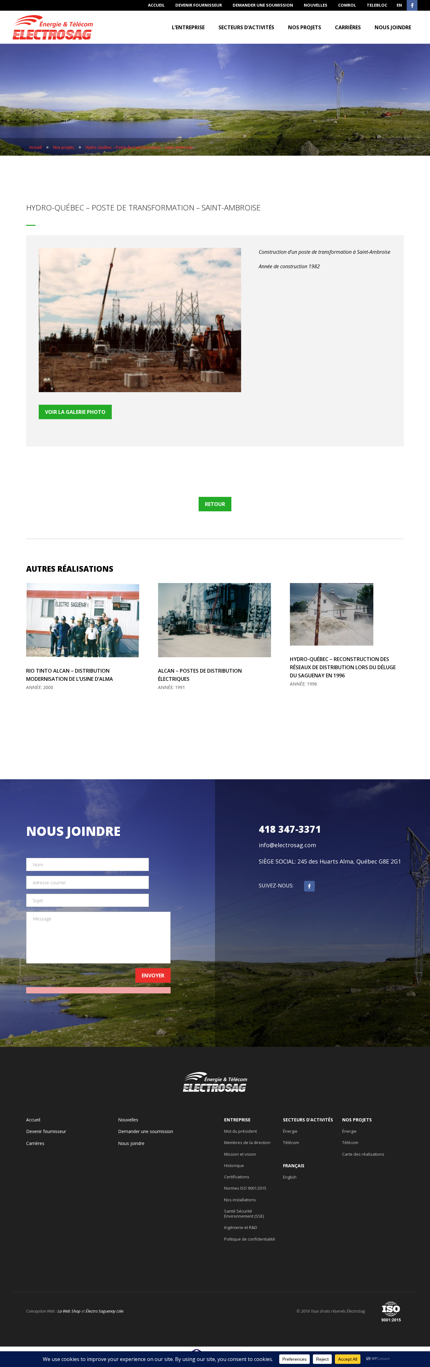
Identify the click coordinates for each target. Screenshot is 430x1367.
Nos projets (304, 27)
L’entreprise (188, 27)
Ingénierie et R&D (240, 1227)
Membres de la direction (247, 1142)
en (399, 5)
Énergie (290, 1131)
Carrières (348, 27)
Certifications (236, 1176)
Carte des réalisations (363, 1154)
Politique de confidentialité (249, 1239)
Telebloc (377, 5)
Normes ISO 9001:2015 (245, 1188)
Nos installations (240, 1199)
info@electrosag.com (287, 845)
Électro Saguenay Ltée (104, 1311)
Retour (215, 504)
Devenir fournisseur (198, 5)
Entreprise (237, 1120)
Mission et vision (240, 1154)
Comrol (347, 5)
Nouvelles (315, 5)
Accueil (156, 5)
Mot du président (240, 1131)
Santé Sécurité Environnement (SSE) (244, 1214)
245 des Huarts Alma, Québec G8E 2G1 (349, 861)
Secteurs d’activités (246, 27)
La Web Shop (69, 1311)
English (290, 1177)
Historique (234, 1165)
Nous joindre (393, 27)
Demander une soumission (263, 5)
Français (293, 1166)
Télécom (291, 1142)
